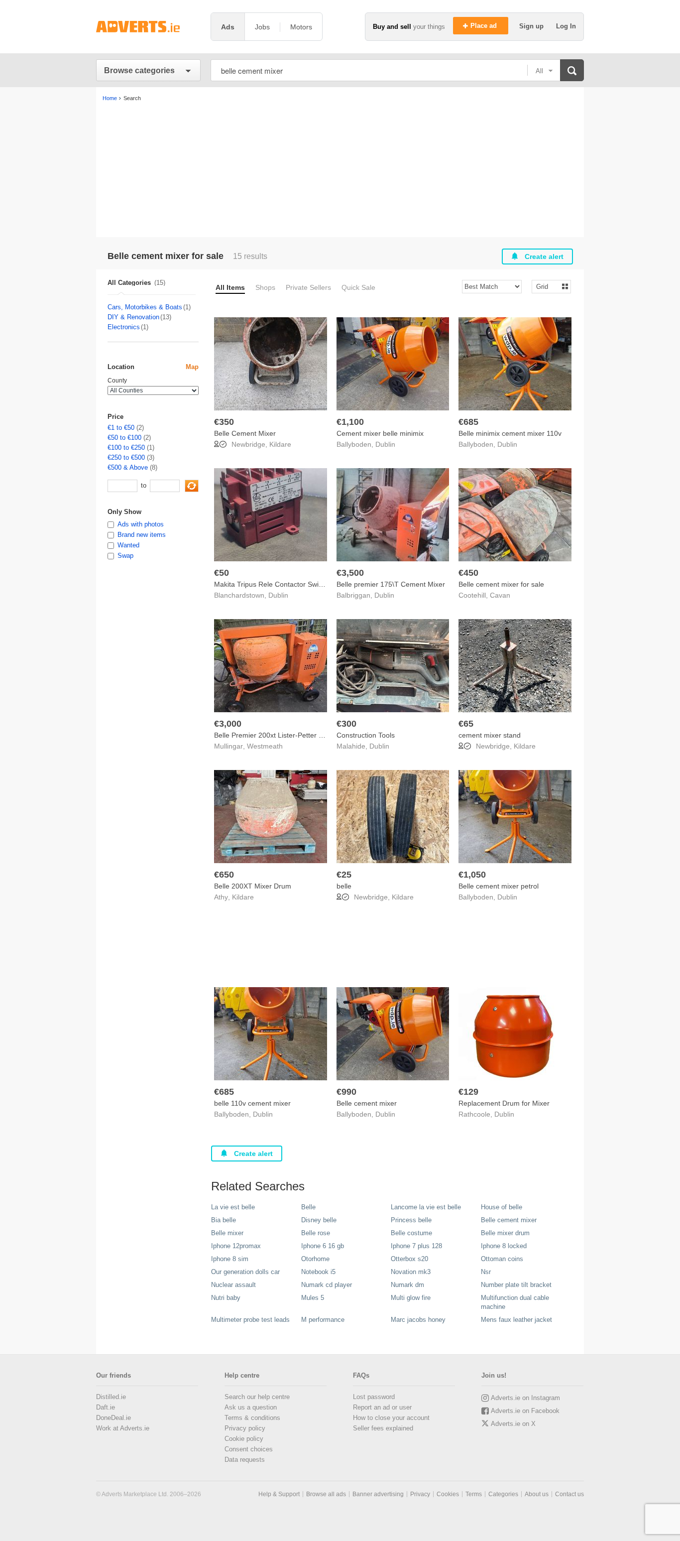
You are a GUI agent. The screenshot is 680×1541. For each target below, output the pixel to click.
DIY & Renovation (133, 317)
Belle (308, 1207)
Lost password (374, 1397)
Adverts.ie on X (513, 1423)
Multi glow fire (411, 1297)
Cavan (500, 595)
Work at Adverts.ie (122, 1428)
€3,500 (350, 573)
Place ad (484, 25)
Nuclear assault (233, 1284)
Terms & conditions (252, 1417)
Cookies (448, 1494)
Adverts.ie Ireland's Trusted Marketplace (148, 26)
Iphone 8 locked (504, 1246)
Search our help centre (257, 1397)
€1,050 (472, 875)
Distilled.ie (111, 1397)
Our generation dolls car (245, 1272)
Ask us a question (251, 1407)
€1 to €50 (121, 427)
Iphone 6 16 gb (322, 1246)
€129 (468, 1092)
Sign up (532, 26)
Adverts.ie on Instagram (525, 1398)
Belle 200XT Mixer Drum (252, 886)
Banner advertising (378, 1494)
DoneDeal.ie (113, 1417)
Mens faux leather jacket (516, 1319)
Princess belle (411, 1220)
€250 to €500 (126, 457)
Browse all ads (326, 1494)
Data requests (245, 1459)
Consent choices (249, 1449)
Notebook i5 (318, 1272)
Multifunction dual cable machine (515, 1302)
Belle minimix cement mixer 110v (510, 433)
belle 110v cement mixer (252, 1103)
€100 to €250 (126, 447)
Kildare (280, 444)
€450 (468, 573)
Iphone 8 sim (229, 1259)
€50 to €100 (124, 437)
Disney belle (319, 1220)
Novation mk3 (411, 1272)
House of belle (501, 1207)
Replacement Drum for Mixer (504, 1103)
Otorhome (315, 1259)
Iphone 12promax (236, 1246)
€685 (468, 422)
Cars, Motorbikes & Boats (145, 307)
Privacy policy (245, 1428)
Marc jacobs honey (418, 1319)
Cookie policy (244, 1438)
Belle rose (315, 1233)
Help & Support (279, 1494)
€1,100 (350, 422)
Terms (473, 1494)
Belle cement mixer (367, 1103)
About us (537, 1494)
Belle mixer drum (505, 1233)
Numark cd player (326, 1284)
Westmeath (265, 746)
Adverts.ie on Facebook (525, 1410)
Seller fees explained (383, 1428)
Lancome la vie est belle (426, 1207)
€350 (224, 422)
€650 (224, 875)
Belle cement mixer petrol (498, 886)
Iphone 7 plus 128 (416, 1246)
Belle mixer (227, 1233)
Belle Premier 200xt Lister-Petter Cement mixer (288, 735)
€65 (465, 724)
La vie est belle (233, 1207)
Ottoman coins (502, 1259)
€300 (346, 724)
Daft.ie (105, 1407)
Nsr (486, 1272)
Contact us (569, 1494)
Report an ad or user (382, 1407)
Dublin (385, 444)
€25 (344, 875)
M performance (322, 1319)
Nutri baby (225, 1297)
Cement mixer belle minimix (380, 433)
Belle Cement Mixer (245, 433)
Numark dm (407, 1284)
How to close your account (391, 1417)
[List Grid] (547, 286)
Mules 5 (312, 1297)
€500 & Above (128, 467)
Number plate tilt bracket (516, 1284)
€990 (346, 1092)
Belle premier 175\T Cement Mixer (391, 584)
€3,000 (227, 724)
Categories (503, 1494)
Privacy (420, 1494)
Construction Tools (366, 735)
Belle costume (411, 1233)
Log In (566, 26)
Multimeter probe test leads (250, 1319)
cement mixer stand (489, 735)
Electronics (124, 327)
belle (344, 886)
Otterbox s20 (409, 1259)
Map (192, 367)
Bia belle (223, 1220)
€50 (221, 573)
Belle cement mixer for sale (501, 584)
